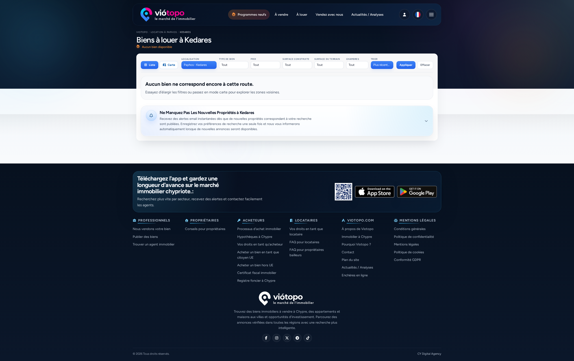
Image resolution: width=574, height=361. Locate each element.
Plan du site (350, 260)
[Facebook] (266, 338)
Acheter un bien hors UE (255, 265)
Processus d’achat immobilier (259, 229)
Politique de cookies (409, 252)
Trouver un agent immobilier (153, 244)
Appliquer (406, 65)
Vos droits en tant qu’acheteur (260, 244)
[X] (287, 338)
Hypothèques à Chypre (254, 237)
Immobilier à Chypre (357, 237)
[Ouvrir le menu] (431, 14)
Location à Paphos (164, 32)
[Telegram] (297, 338)
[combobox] (199, 65)
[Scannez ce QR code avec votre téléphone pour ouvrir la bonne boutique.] (343, 191)
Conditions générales (410, 229)
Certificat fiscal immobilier (256, 273)
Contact (348, 252)
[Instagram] (276, 338)
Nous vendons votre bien (151, 229)
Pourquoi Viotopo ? (356, 244)
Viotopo (142, 32)
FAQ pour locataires (304, 242)
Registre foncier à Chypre (256, 281)
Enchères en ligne (355, 275)
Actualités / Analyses (357, 267)
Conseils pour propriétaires (205, 229)
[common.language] (418, 14)
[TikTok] (308, 338)
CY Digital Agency (429, 353)
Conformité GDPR (407, 260)
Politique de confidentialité (414, 237)
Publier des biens (145, 237)
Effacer (425, 65)
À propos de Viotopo (358, 229)
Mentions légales (406, 244)
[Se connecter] (404, 14)
